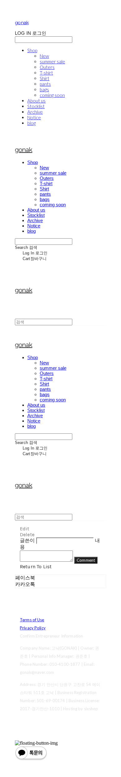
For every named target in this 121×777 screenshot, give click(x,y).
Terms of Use (32, 619)
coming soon (52, 95)
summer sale (52, 61)
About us (36, 100)
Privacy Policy (33, 627)
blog (31, 123)
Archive (35, 112)
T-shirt (46, 72)
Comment (86, 560)
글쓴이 (27, 540)
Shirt (44, 78)
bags (44, 89)
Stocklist (36, 106)
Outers (47, 67)
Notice (34, 117)
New (44, 56)
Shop (32, 50)
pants (45, 84)
